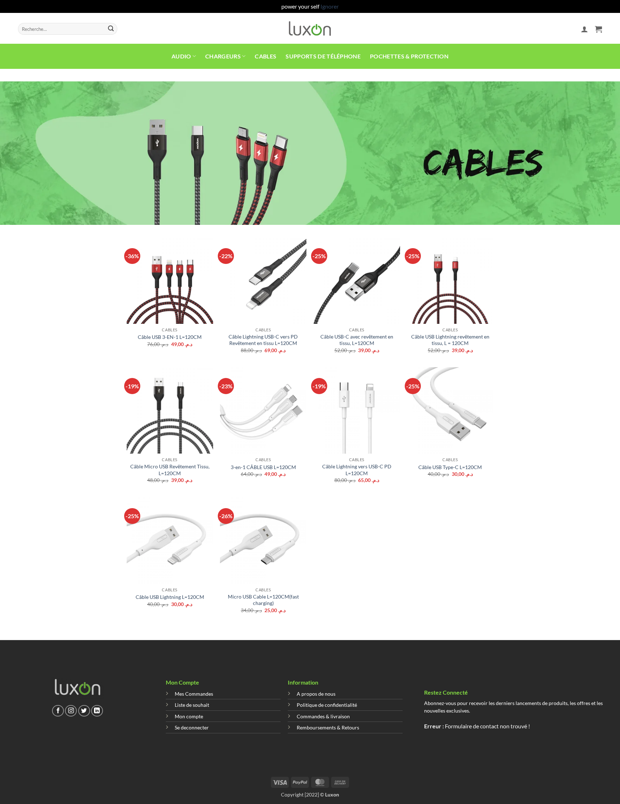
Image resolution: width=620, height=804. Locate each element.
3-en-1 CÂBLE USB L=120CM (263, 467)
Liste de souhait (192, 705)
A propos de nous (316, 694)
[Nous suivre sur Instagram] (71, 711)
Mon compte (189, 716)
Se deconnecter (192, 727)
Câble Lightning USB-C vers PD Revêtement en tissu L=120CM (263, 340)
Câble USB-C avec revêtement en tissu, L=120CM (356, 340)
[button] (584, 29)
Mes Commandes (194, 694)
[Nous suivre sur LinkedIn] (97, 711)
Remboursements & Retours (328, 727)
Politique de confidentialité (327, 705)
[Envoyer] (111, 29)
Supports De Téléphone (323, 56)
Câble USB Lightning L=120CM (170, 597)
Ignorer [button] (329, 6)
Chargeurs (223, 56)
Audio (181, 56)
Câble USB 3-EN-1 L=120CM (170, 337)
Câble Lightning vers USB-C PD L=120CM (356, 469)
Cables (265, 56)
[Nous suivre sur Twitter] (84, 711)
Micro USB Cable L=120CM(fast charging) (263, 599)
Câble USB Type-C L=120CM (450, 467)
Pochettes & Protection (409, 56)
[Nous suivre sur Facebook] (58, 711)
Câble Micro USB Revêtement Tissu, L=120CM (170, 469)
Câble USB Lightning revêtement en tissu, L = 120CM (450, 340)
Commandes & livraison (323, 716)
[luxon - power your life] (310, 28)
